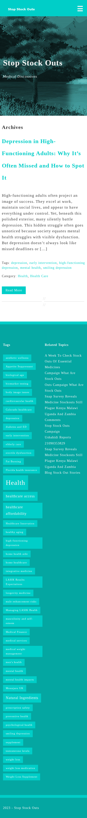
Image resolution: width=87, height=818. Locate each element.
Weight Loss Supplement (21, 776)
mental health (30, 267)
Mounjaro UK (14, 688)
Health (23, 276)
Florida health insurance (21, 470)
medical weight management (15, 651)
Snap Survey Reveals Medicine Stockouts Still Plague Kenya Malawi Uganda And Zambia (64, 458)
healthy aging (14, 532)
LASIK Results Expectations (15, 581)
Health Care (39, 276)
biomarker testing (17, 383)
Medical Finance (16, 632)
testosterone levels (17, 751)
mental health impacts (20, 679)
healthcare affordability (16, 510)
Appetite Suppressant (19, 366)
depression (19, 263)
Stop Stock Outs (26, 808)
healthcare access (20, 496)
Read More (14, 290)
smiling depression (57, 267)
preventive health (17, 716)
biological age (15, 375)
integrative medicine (19, 571)
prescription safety (18, 707)
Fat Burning (13, 461)
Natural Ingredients (22, 698)
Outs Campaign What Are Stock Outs (64, 387)
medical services (16, 640)
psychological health (19, 725)
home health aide (17, 554)
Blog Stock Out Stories (62, 472)
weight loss (13, 759)
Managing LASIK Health (22, 610)
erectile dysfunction (19, 453)
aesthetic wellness (17, 358)
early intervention (43, 263)
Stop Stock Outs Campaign (57, 428)
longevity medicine (18, 593)
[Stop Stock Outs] (18, 10)
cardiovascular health (19, 401)
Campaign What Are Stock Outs (60, 376)
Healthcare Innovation (20, 523)
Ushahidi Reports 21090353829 (58, 440)
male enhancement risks (21, 601)
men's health (14, 662)
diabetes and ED (16, 427)
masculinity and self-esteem (19, 621)
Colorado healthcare (19, 409)
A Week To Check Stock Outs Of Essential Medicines (63, 361)
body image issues (17, 392)
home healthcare (16, 562)
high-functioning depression (17, 542)
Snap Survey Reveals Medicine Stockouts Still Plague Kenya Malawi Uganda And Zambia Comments (64, 408)
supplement (13, 742)
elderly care (13, 444)
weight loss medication (20, 768)
